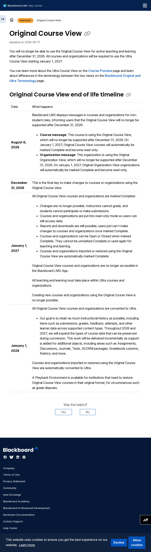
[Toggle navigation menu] (144, 5)
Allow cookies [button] (137, 542)
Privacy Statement (14, 481)
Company (9, 468)
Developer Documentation (19, 514)
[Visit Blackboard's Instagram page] (24, 457)
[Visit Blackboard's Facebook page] (5, 457)
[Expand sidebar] (3, 19)
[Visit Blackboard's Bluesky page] (11, 457)
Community (9, 488)
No (88, 412)
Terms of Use (11, 474)
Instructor (25, 20)
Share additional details (75, 427)
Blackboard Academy (16, 501)
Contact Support (13, 521)
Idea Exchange (12, 494)
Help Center (10, 528)
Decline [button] (118, 542)
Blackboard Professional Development (26, 508)
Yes (63, 412)
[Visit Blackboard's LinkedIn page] (18, 457)
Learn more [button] (27, 545)
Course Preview (100, 71)
